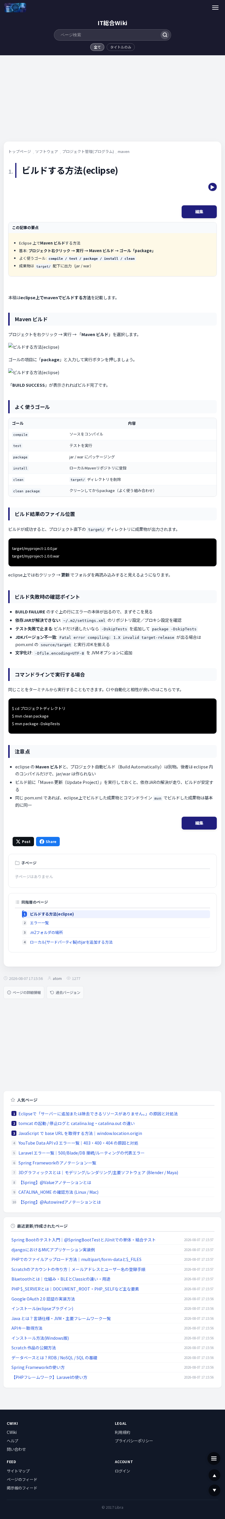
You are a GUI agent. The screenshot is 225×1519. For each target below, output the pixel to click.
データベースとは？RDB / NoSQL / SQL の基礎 (54, 1357)
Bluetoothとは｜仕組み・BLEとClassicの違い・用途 (60, 1279)
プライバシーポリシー (134, 1441)
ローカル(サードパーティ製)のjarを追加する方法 (71, 942)
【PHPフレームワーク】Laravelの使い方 (49, 1377)
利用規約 (122, 1432)
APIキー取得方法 (26, 1328)
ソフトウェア (46, 151)
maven (123, 151)
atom (57, 978)
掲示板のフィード (22, 1488)
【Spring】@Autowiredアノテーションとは (59, 1202)
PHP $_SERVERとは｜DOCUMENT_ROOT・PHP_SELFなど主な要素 (75, 1289)
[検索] (165, 35)
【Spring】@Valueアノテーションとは (54, 1182)
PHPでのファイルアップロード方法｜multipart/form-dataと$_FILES (76, 1259)
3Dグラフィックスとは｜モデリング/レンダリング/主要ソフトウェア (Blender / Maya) (98, 1172)
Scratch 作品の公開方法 (33, 1348)
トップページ (19, 151)
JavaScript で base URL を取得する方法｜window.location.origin (80, 1133)
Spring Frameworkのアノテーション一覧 (57, 1163)
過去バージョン (68, 992)
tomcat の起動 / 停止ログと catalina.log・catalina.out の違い (76, 1123)
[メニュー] (215, 7)
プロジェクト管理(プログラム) (88, 151)
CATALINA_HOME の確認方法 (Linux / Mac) (58, 1192)
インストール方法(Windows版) (40, 1338)
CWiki (12, 1432)
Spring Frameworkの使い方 (38, 1367)
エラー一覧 (39, 922)
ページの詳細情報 (27, 992)
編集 (199, 211)
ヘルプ (12, 1441)
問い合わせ (16, 1449)
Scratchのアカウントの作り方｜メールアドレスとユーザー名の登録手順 (78, 1269)
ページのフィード (22, 1479)
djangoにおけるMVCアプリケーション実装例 (53, 1250)
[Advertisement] (112, 100)
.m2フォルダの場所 (46, 932)
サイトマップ (18, 1471)
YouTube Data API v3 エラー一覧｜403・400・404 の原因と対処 (78, 1143)
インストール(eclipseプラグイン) (42, 1308)
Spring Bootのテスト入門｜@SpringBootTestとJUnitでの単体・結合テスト (83, 1240)
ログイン (122, 1471)
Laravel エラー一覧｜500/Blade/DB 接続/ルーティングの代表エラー (81, 1153)
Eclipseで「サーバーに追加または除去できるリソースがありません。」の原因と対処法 (98, 1114)
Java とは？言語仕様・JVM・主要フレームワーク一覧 (61, 1318)
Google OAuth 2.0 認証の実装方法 (43, 1299)
